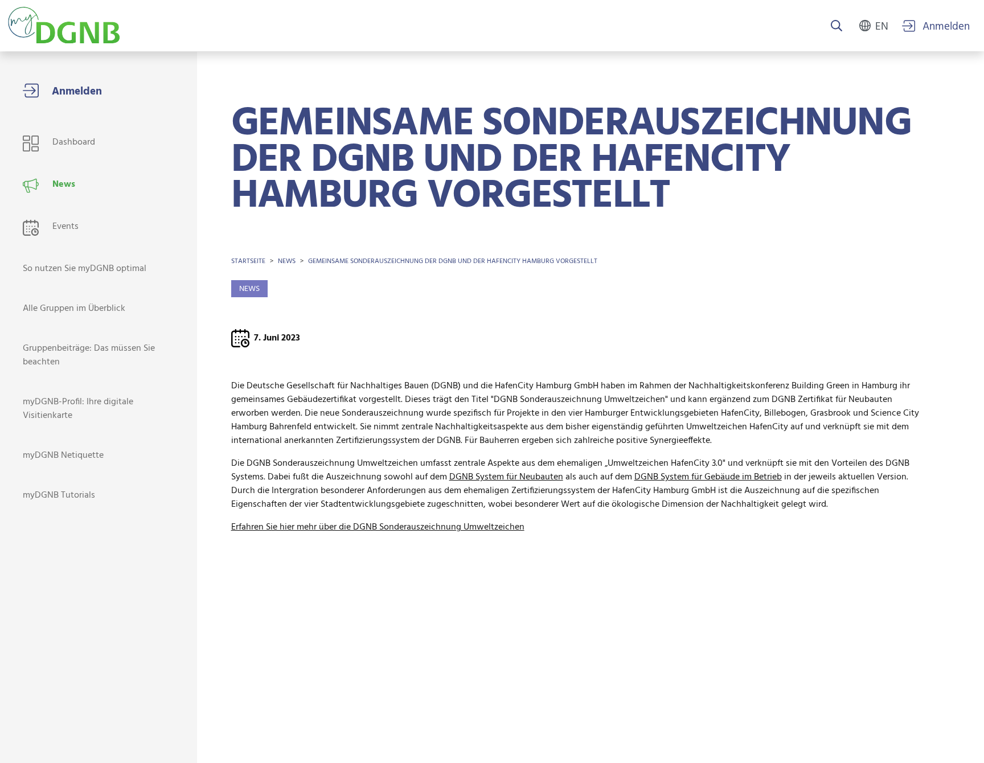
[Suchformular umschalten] (836, 26)
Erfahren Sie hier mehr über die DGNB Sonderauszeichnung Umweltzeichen (377, 527)
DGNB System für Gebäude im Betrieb (708, 477)
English (881, 25)
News (287, 261)
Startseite (248, 261)
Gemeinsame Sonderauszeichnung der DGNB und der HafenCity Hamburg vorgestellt (452, 261)
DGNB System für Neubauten (506, 477)
